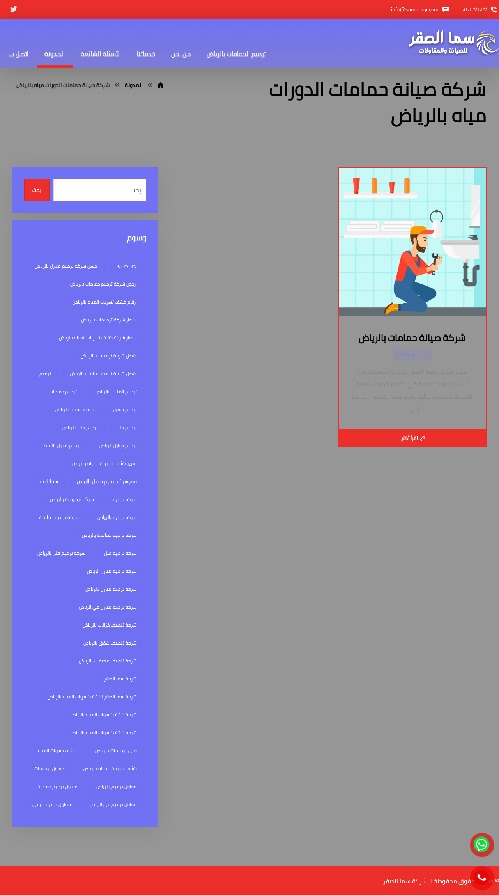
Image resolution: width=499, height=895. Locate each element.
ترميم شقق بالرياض (74, 409)
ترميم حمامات (63, 391)
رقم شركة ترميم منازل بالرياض (107, 481)
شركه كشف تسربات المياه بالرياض (104, 732)
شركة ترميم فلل (120, 553)
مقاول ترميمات (49, 768)
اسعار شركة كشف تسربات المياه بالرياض (98, 337)
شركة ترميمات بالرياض (72, 499)
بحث (36, 190)
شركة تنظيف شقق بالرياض (110, 642)
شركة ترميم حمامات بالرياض (109, 535)
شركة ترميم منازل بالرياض (111, 588)
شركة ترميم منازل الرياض (112, 570)
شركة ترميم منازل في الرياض (108, 606)
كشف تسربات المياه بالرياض (110, 768)
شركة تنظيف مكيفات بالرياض (108, 660)
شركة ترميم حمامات (59, 517)
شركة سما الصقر (120, 678)
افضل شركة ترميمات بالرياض (109, 355)
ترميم (45, 373)
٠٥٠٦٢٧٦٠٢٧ (127, 265)
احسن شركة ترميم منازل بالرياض (66, 265)
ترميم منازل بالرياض (61, 445)
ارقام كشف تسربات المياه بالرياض (105, 301)
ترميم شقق (125, 409)
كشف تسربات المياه (57, 750)
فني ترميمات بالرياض (116, 750)
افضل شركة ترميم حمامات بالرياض (103, 373)
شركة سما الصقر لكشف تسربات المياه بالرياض (92, 696)
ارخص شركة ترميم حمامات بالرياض (103, 283)
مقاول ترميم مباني (51, 804)
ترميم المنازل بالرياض (116, 391)
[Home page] (160, 85)
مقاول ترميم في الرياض (113, 804)
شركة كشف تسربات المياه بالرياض (104, 714)
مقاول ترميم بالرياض (116, 786)
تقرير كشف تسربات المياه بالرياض (104, 463)
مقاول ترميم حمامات (57, 786)
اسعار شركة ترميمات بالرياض (109, 319)
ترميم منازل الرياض (118, 445)
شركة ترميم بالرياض (117, 517)
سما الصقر (48, 481)
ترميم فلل (127, 427)
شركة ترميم (125, 499)
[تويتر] (13, 9)
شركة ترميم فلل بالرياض (61, 553)
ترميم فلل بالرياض (80, 427)
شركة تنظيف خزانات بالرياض (110, 624)
